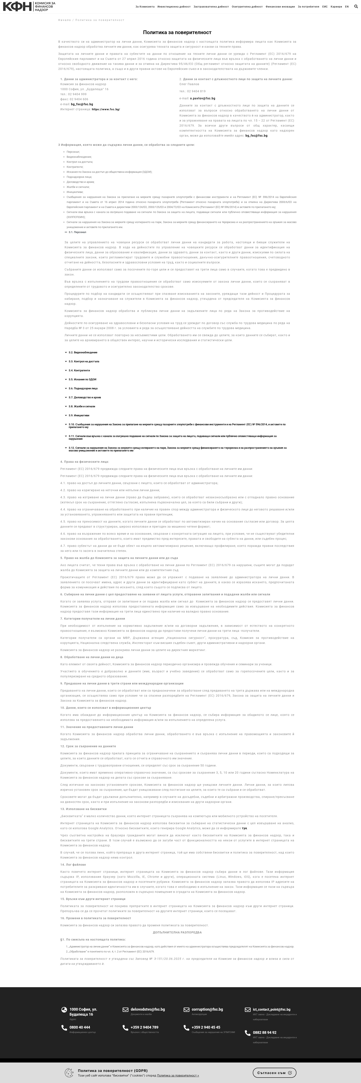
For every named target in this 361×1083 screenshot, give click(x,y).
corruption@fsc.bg (207, 1009)
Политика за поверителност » (178, 1075)
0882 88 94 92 (264, 1032)
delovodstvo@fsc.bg (148, 1009)
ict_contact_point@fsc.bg (271, 1009)
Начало (64, 20)
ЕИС (325, 6)
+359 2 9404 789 (144, 1027)
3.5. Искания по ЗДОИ (82, 379)
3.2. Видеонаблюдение (83, 352)
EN (347, 6)
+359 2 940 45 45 (206, 1027)
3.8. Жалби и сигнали (82, 406)
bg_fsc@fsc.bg (82, 104)
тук (244, 828)
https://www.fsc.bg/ (106, 109)
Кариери (336, 6)
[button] (177, 232)
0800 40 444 (80, 1027)
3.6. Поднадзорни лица (83, 388)
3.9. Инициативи (79, 415)
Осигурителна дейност (247, 6)
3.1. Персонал (77, 232)
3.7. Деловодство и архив (85, 397)
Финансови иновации (280, 6)
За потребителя (308, 6)
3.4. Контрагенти (79, 370)
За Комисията (145, 6)
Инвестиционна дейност (174, 6)
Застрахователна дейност (211, 6)
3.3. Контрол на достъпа (84, 361)
